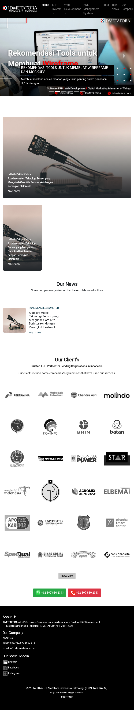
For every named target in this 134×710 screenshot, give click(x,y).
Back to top (67, 696)
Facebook (13, 667)
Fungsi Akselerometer (44, 307)
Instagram (14, 673)
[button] (10, 56)
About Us (8, 638)
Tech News (115, 7)
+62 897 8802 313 (25, 642)
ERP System (56, 7)
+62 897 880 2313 (52, 592)
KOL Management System (91, 9)
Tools (105, 4)
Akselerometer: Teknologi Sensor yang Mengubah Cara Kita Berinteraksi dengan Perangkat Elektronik (44, 320)
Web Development (72, 7)
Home (46, 4)
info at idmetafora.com (22, 648)
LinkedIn (12, 662)
